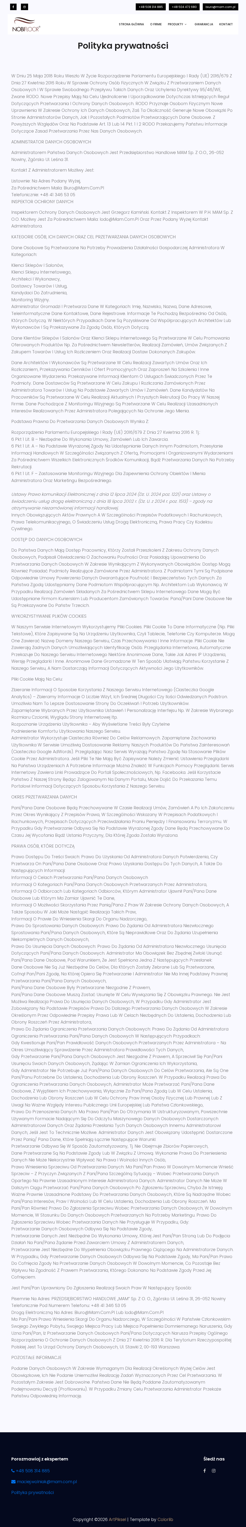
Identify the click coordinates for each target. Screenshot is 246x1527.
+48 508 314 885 (151, 7)
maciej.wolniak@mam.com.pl (46, 1482)
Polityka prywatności (32, 1492)
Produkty (175, 24)
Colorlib (165, 1519)
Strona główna (131, 24)
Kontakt (226, 24)
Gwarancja (204, 24)
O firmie (156, 24)
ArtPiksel (117, 1519)
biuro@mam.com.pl (220, 7)
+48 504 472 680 (184, 7)
